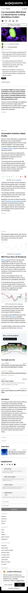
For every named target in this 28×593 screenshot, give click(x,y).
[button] (14, 470)
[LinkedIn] (13, 21)
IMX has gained (5, 260)
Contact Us (4, 518)
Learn (2, 532)
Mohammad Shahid (12, 47)
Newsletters (4, 539)
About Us (3, 521)
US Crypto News (5, 555)
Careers (3, 523)
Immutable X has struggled (9, 148)
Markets (8, 8)
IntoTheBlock (18, 180)
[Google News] (15, 464)
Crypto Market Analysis (7, 550)
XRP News (3, 545)
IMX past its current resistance (13, 201)
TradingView (18, 254)
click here (19, 328)
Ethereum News (5, 552)
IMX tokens (12, 317)
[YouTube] (2, 21)
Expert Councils (5, 537)
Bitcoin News (4, 548)
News (2, 530)
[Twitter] (6, 21)
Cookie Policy (20, 580)
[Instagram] (17, 21)
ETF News (3, 564)
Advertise (3, 516)
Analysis (3, 8)
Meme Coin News (5, 562)
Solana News (4, 559)
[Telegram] (9, 21)
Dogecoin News (5, 557)
